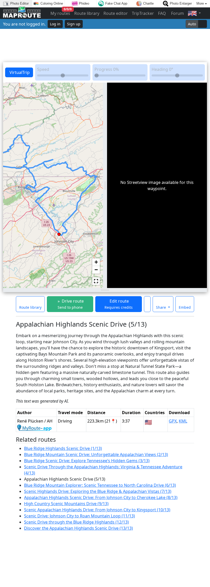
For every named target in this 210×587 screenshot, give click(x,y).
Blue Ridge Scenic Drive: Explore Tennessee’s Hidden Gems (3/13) (87, 460)
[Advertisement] (105, 45)
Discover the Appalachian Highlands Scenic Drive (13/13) (78, 528)
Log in (55, 23)
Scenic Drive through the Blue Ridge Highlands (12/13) (76, 522)
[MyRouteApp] (34, 427)
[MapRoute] (22, 13)
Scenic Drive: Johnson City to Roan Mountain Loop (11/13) (79, 516)
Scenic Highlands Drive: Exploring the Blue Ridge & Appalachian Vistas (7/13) (97, 491)
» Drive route (70, 304)
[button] (59, 233)
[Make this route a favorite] (147, 304)
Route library (86, 13)
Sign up (73, 23)
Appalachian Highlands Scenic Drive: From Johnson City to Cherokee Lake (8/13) (100, 497)
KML (183, 421)
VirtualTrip (19, 72)
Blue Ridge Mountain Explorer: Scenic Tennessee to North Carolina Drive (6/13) (100, 485)
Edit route (118, 304)
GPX (173, 421)
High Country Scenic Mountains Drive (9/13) (66, 503)
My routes (60, 12)
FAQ (162, 13)
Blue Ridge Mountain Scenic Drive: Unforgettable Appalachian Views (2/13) (96, 454)
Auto (192, 23)
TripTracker (143, 13)
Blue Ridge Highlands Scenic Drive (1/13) (63, 448)
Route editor (115, 13)
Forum (177, 13)
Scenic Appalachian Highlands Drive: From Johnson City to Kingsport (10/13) (97, 510)
